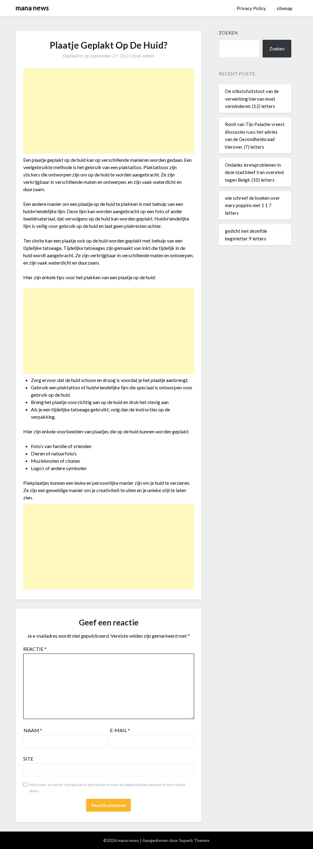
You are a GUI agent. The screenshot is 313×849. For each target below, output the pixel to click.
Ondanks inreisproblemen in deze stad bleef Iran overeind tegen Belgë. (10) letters (254, 172)
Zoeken (228, 32)
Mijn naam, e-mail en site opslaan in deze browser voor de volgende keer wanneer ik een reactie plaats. (107, 787)
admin (148, 55)
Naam (33, 730)
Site (28, 759)
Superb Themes (194, 840)
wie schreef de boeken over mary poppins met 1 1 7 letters (252, 205)
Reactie (34, 649)
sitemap (285, 8)
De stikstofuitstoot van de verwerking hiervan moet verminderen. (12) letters (252, 98)
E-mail (120, 730)
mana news (32, 8)
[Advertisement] (108, 111)
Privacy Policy (251, 8)
